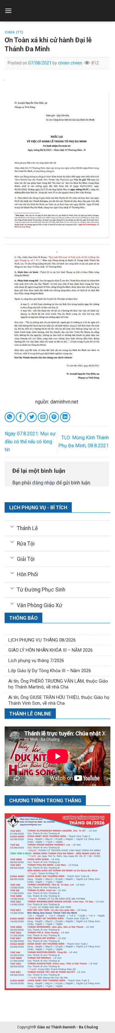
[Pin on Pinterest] (54, 417)
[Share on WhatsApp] (10, 417)
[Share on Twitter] (32, 417)
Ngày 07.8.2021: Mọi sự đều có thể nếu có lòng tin (30, 441)
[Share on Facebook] (21, 417)
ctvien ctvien (70, 62)
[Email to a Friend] (43, 417)
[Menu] (8, 10)
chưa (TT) (14, 32)
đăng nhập (43, 483)
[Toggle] (12, 526)
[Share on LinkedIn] (65, 417)
